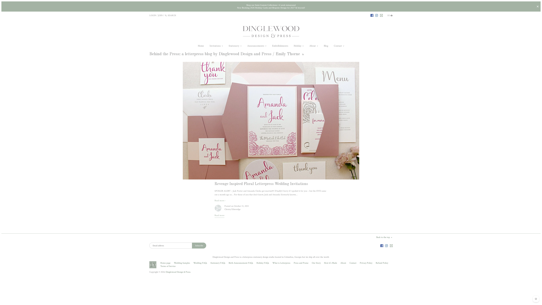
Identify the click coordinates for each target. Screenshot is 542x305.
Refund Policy (382, 263)
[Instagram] (376, 15)
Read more (219, 215)
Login (152, 15)
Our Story (316, 263)
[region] (271, 6)
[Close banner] (537, 6)
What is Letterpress (281, 263)
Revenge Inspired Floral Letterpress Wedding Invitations (261, 184)
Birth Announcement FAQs (241, 263)
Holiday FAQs (262, 263)
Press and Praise (301, 263)
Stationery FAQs (217, 263)
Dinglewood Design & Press (178, 272)
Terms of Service (168, 266)
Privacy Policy (366, 263)
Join (160, 15)
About (343, 263)
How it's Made (330, 263)
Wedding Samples (182, 263)
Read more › (220, 200)
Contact (352, 263)
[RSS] (302, 54)
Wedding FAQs (200, 263)
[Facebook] (372, 15)
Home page (165, 263)
